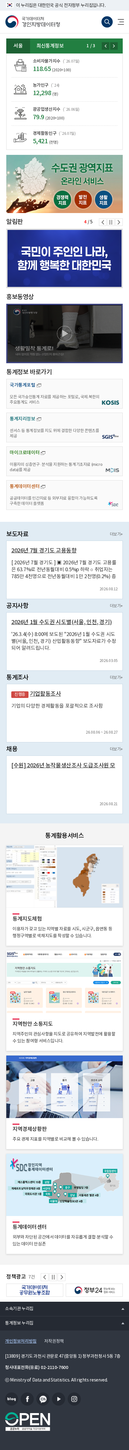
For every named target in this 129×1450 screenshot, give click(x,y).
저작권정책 (54, 1341)
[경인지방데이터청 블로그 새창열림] (11, 1399)
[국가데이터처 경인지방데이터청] (32, 22)
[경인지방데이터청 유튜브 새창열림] (58, 1399)
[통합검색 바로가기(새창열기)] (107, 22)
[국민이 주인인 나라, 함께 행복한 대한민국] (64, 258)
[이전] (105, 46)
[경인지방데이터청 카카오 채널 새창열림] (42, 1399)
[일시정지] (111, 222)
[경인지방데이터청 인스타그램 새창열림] (74, 1399)
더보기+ (116, 534)
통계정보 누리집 (17, 1323)
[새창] (64, 184)
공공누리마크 (27, 1421)
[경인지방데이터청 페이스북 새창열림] (27, 1399)
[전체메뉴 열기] (118, 22)
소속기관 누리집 (17, 1309)
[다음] (114, 46)
